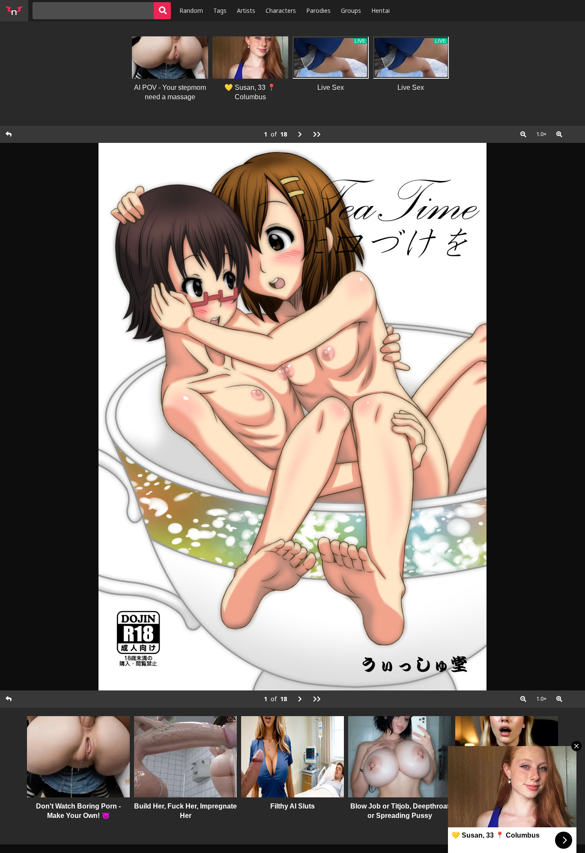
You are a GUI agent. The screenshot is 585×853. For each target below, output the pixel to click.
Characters (281, 10)
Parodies (318, 10)
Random (191, 10)
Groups (351, 10)
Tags (220, 10)
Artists (246, 10)
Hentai (380, 10)
